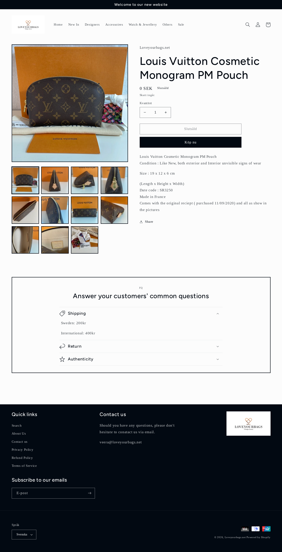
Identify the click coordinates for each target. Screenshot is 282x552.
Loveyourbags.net (235, 537)
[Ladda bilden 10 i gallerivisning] (55, 240)
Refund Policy (22, 458)
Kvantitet (146, 103)
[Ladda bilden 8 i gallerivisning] (114, 210)
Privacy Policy (22, 449)
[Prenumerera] (89, 493)
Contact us (20, 441)
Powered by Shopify (258, 537)
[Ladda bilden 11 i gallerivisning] (84, 240)
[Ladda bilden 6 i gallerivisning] (55, 210)
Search (17, 425)
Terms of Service (24, 465)
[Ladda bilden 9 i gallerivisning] (25, 240)
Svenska (22, 534)
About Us (19, 433)
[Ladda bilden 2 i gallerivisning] (55, 180)
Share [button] (149, 221)
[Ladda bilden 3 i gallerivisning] (84, 180)
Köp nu (191, 142)
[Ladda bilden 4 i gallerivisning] (114, 180)
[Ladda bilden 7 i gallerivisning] (84, 210)
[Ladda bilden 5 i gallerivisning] (25, 210)
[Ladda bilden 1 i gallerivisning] (25, 180)
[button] (248, 25)
